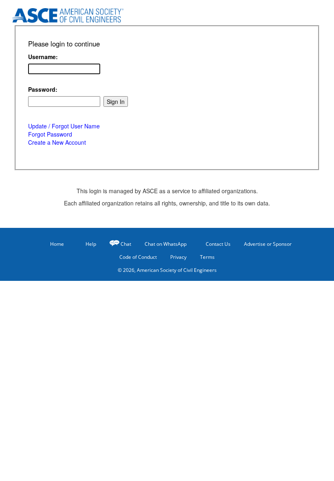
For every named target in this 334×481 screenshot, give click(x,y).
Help (91, 243)
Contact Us (218, 243)
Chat (126, 243)
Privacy (178, 257)
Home (57, 243)
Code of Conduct (138, 257)
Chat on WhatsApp (166, 243)
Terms (207, 257)
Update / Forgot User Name (64, 126)
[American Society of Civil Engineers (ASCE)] (61, 13)
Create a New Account (57, 142)
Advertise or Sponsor (268, 243)
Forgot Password (50, 134)
